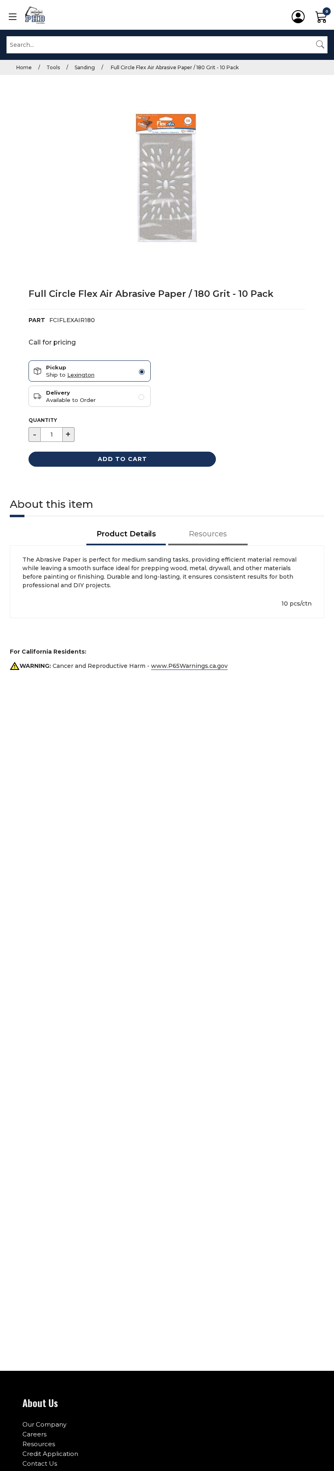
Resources (38, 1444)
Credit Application (50, 1454)
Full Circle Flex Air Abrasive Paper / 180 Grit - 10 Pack (174, 67)
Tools (53, 67)
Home (24, 67)
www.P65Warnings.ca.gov (189, 666)
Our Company (44, 1424)
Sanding (85, 67)
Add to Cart (122, 459)
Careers (34, 1434)
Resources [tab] (208, 533)
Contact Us (39, 1463)
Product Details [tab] (126, 533)
